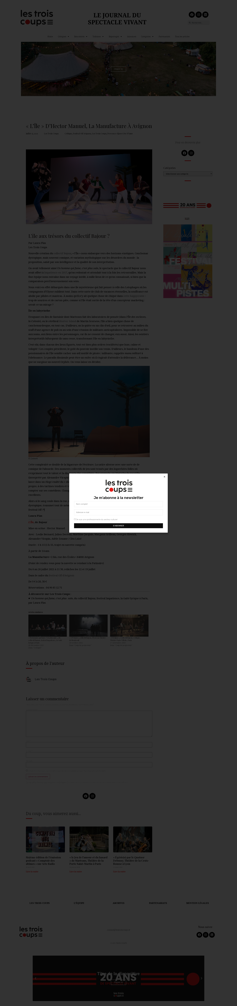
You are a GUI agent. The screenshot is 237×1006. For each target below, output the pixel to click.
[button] (164, 477)
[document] (118, 503)
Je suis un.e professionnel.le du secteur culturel (96, 519)
